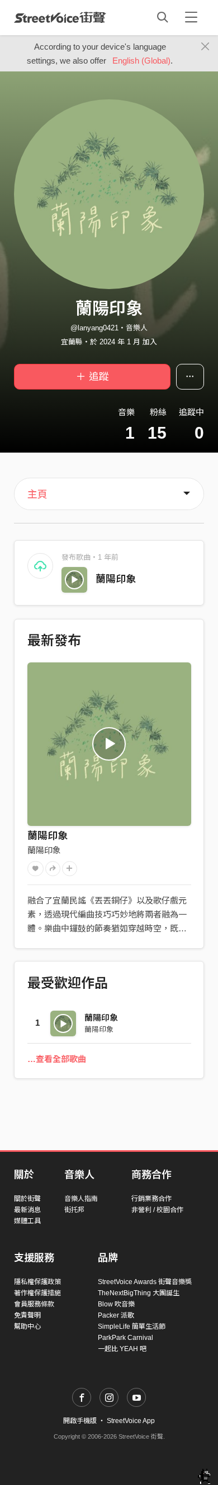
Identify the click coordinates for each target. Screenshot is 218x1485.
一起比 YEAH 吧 (122, 1349)
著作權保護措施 (37, 1293)
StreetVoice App (131, 1421)
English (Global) (141, 60)
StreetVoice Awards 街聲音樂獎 (145, 1282)
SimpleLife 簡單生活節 (131, 1326)
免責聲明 (27, 1315)
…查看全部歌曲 (56, 1059)
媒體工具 (27, 1221)
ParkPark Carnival (125, 1338)
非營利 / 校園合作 (157, 1210)
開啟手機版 (80, 1421)
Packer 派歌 (116, 1315)
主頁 (37, 494)
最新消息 (27, 1210)
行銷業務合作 (151, 1199)
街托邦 (74, 1210)
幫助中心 (27, 1326)
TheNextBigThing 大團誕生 (138, 1293)
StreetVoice (60, 17)
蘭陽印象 (116, 579)
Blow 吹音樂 (116, 1304)
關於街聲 (27, 1199)
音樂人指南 (81, 1199)
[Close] (205, 47)
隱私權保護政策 (37, 1282)
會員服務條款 (34, 1304)
